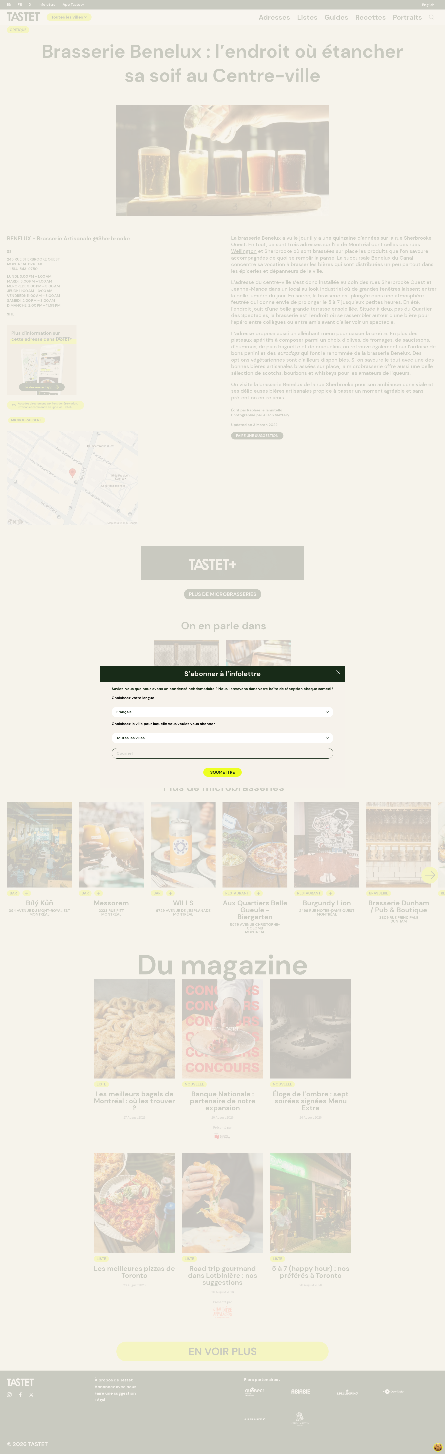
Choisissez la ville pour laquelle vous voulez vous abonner (163, 724)
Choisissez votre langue (133, 698)
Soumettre (222, 772)
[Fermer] (338, 673)
